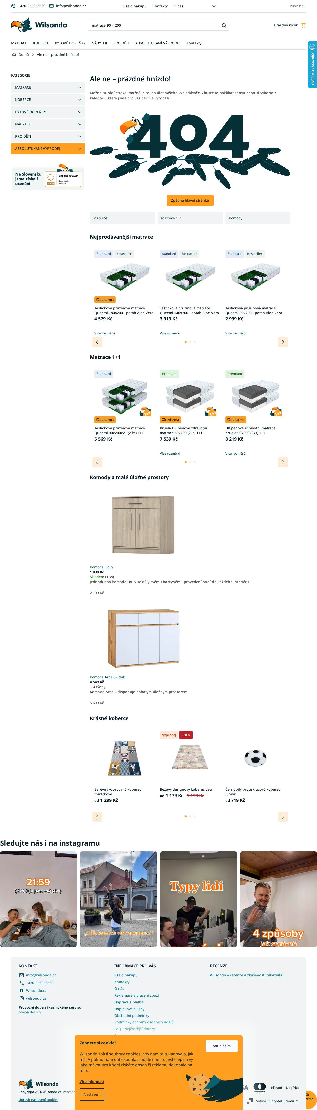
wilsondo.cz (36, 998)
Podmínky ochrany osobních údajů (144, 1022)
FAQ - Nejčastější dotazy (134, 1028)
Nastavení (92, 1094)
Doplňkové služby (129, 1008)
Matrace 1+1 (171, 218)
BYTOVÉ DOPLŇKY (30, 112)
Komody (235, 218)
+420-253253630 (39, 982)
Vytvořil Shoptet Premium (277, 1101)
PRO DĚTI (23, 136)
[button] (185, 342)
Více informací (92, 1081)
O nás (178, 6)
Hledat (223, 25)
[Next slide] (283, 342)
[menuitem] (19, 43)
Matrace (100, 218)
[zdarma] (143, 634)
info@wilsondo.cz (41, 975)
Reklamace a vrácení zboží (136, 995)
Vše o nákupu (135, 6)
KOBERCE (23, 99)
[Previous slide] (97, 342)
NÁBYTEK (23, 124)
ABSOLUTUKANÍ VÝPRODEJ (37, 148)
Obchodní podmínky (131, 1015)
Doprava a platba (128, 1002)
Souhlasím (222, 1046)
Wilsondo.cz (36, 990)
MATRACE (23, 87)
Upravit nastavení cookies (38, 1100)
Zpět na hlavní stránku (190, 200)
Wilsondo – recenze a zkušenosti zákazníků (246, 975)
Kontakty (160, 6)
